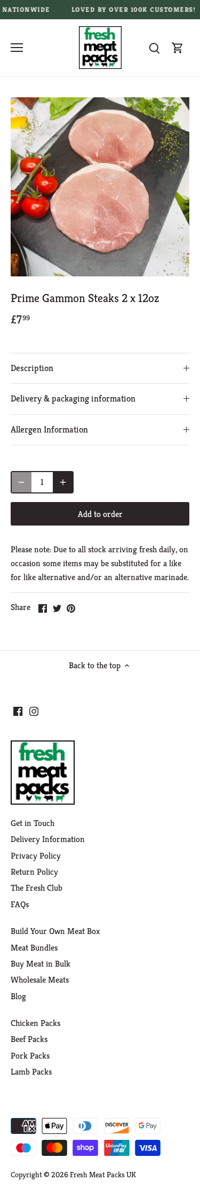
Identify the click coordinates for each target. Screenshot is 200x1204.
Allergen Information (49, 429)
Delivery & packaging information (73, 398)
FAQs (20, 904)
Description (32, 368)
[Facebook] (17, 711)
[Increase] (63, 482)
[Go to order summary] (177, 48)
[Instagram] (33, 711)
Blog (18, 996)
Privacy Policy (36, 855)
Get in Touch (32, 823)
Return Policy (34, 871)
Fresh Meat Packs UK (103, 1174)
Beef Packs (29, 1039)
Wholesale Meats (40, 979)
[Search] (154, 48)
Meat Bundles (34, 947)
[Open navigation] (17, 47)
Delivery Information (48, 839)
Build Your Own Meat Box (55, 931)
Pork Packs (30, 1055)
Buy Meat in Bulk (40, 963)
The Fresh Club (36, 887)
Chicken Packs (35, 1023)
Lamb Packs (31, 1071)
